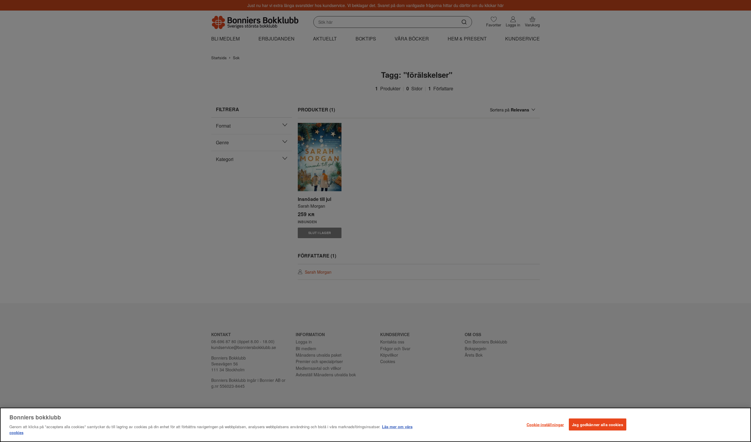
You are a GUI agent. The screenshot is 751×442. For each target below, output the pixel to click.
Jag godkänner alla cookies (597, 424)
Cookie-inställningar (545, 424)
